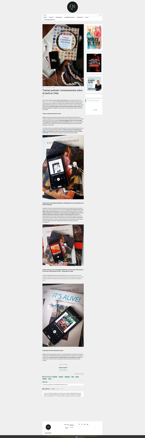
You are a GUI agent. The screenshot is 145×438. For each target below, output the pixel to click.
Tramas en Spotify (63, 369)
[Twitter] (87, 424)
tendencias (48, 87)
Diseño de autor (59, 17)
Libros (87, 17)
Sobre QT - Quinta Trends (72, 425)
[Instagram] (81, 424)
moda (53, 87)
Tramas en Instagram (63, 364)
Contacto (71, 427)
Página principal (66, 424)
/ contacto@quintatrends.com (49, 19)
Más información (79, 437)
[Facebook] (79, 424)
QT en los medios (66, 428)
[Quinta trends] (72, 12)
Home (45, 17)
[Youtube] (84, 424)
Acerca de (51, 17)
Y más (83, 437)
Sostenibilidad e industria (69, 17)
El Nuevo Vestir (80, 17)
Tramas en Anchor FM (63, 370)
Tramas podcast (49, 101)
